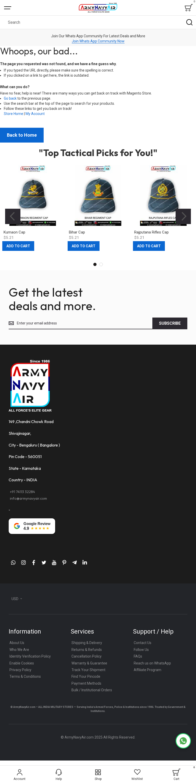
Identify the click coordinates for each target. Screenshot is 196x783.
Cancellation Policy (86, 656)
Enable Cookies (21, 663)
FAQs (138, 656)
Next (183, 216)
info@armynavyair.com (28, 498)
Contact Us (142, 643)
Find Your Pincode (85, 676)
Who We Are (19, 650)
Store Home (13, 114)
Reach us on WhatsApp (152, 663)
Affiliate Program (147, 670)
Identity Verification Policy (30, 656)
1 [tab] (95, 264)
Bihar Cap (77, 232)
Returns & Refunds (86, 650)
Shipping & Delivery (86, 643)
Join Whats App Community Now (98, 41)
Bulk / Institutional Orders (91, 690)
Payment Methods (86, 683)
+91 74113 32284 (22, 491)
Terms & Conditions (25, 676)
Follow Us (141, 650)
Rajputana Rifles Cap (151, 232)
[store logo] (98, 7)
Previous (12, 216)
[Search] (189, 22)
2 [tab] (101, 264)
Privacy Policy (20, 670)
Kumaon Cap (14, 232)
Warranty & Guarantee (89, 663)
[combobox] (98, 22)
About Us (16, 643)
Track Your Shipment (88, 670)
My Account (35, 114)
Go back (10, 98)
